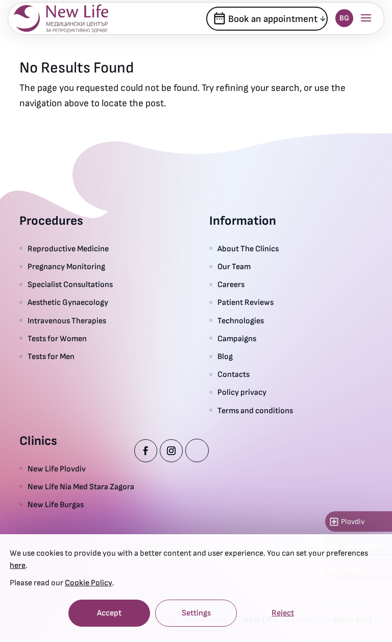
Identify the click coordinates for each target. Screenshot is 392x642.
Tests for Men (51, 357)
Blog (225, 357)
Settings (196, 613)
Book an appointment (264, 18)
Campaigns (236, 339)
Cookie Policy (88, 583)
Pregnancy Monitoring (66, 267)
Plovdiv (346, 521)
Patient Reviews (245, 302)
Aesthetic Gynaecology (68, 302)
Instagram (171, 450)
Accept (109, 613)
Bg (344, 18)
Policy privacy (241, 392)
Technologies (240, 321)
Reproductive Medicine (68, 249)
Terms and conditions (255, 411)
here (18, 565)
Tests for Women (57, 339)
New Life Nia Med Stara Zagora (81, 487)
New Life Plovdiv (57, 469)
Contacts (233, 374)
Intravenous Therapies (68, 321)
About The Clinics (248, 249)
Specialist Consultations (70, 285)
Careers (230, 285)
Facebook (145, 450)
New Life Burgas (56, 505)
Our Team (234, 267)
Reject (283, 613)
